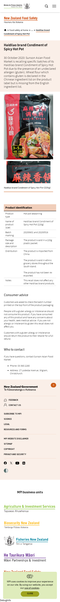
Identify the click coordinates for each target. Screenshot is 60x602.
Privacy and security (15, 455)
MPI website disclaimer (16, 439)
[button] (6, 471)
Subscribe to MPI (13, 414)
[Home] (5, 30)
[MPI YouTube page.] (17, 463)
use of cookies (31, 588)
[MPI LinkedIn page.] (23, 463)
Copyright (9, 449)
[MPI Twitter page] (11, 463)
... (32, 30)
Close (30, 594)
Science (8, 419)
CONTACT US (15, 406)
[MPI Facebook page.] (5, 463)
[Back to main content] (53, 385)
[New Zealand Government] (30, 389)
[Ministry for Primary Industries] (17, 6)
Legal (7, 425)
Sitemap (8, 444)
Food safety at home (18, 30)
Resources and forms (15, 430)
